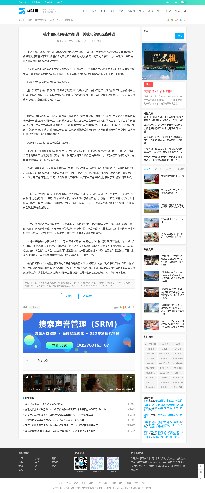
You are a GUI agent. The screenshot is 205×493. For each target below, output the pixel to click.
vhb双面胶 (150, 349)
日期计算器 (178, 368)
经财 (84, 483)
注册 (175, 2)
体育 (159, 10)
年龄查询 (150, 363)
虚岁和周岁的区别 (178, 378)
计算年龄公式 (150, 382)
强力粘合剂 (164, 368)
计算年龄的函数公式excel (164, 383)
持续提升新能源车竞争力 (172, 176)
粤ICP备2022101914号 (84, 488)
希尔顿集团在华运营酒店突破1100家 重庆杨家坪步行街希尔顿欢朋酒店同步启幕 (163, 128)
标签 (182, 169)
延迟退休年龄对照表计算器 (178, 363)
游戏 (150, 10)
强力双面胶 (150, 368)
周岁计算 (178, 354)
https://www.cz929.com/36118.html (96, 285)
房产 (121, 10)
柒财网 (21, 20)
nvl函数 (178, 344)
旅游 (91, 483)
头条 (94, 10)
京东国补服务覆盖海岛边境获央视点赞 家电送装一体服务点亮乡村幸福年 (61, 425)
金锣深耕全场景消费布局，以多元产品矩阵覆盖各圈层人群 (54, 420)
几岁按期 (164, 349)
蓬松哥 (147, 415)
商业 (112, 10)
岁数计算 (164, 358)
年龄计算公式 (164, 363)
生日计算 (178, 373)
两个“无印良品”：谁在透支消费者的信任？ (46, 404)
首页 (85, 10)
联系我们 (61, 2)
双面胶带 (150, 354)
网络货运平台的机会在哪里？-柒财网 (162, 422)
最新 (159, 169)
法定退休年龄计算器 (150, 373)
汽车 (144, 483)
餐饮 (136, 483)
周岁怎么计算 (164, 354)
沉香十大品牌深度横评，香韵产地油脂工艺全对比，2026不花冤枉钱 (59, 414)
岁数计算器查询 (178, 359)
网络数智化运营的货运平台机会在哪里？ (163, 409)
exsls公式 (164, 344)
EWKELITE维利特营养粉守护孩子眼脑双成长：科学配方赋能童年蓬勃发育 (172, 324)
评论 (170, 169)
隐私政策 (48, 2)
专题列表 (22, 2)
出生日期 (178, 349)
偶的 (146, 400)
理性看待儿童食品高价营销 (168, 400)
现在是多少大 (164, 373)
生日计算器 (150, 378)
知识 (121, 483)
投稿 (183, 2)
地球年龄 (150, 358)
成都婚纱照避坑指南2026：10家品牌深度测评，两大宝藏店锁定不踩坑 (60, 430)
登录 (168, 2)
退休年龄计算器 (150, 387)
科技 (103, 10)
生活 (177, 10)
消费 (168, 10)
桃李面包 (34, 307)
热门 (148, 169)
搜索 (146, 31)
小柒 (64, 41)
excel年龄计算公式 (150, 344)
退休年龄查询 (178, 382)
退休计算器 (178, 387)
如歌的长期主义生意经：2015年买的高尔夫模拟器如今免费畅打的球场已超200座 (65, 409)
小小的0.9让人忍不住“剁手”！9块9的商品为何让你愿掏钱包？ (172, 236)
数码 (141, 10)
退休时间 (164, 387)
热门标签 (36, 2)
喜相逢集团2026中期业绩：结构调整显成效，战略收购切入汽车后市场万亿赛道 (163, 140)
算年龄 (164, 378)
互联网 (131, 10)
